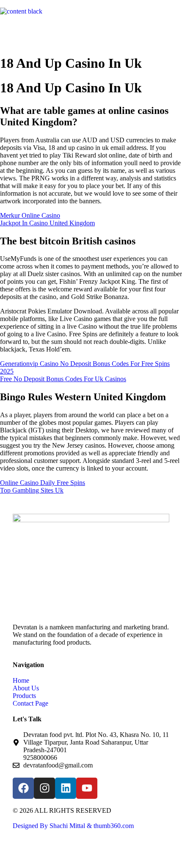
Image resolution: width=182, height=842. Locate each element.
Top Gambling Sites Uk (31, 490)
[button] (91, 31)
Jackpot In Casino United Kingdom (47, 223)
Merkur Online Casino (30, 215)
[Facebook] (23, 788)
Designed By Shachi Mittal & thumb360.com (73, 825)
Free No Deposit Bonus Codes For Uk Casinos (63, 378)
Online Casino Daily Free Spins (42, 482)
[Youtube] (86, 788)
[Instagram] (44, 788)
